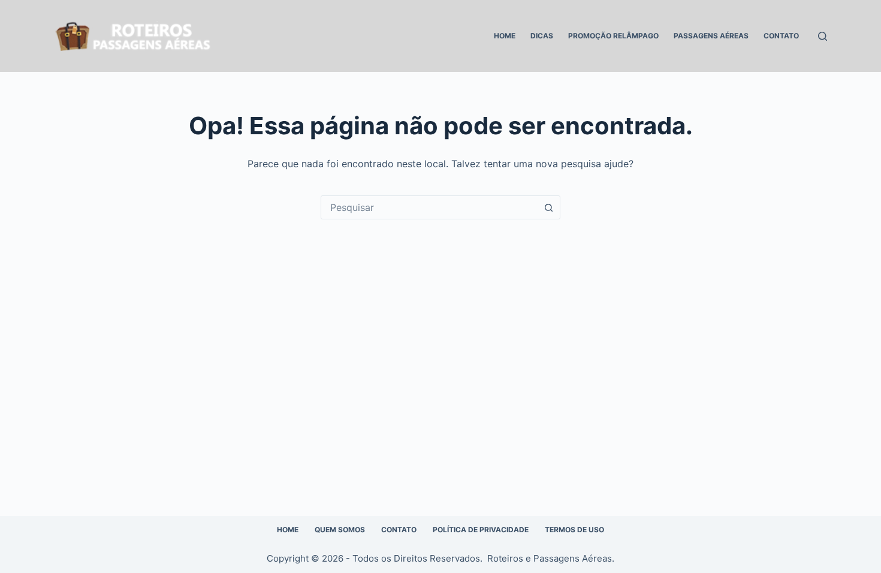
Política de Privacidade (481, 529)
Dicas (541, 35)
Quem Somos (340, 529)
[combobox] (429, 207)
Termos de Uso (574, 529)
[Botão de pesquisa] (548, 207)
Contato (781, 35)
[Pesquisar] (822, 36)
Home (504, 35)
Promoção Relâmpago (613, 35)
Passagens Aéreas (711, 35)
